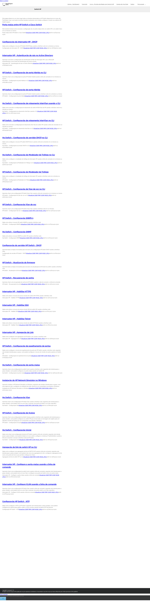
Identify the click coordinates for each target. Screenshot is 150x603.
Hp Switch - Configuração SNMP (16, 232)
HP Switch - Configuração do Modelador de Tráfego (25, 172)
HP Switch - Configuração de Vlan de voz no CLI (23, 189)
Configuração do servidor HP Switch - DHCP (21, 245)
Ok (3, 598)
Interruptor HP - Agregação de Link (18, 332)
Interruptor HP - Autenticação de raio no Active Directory (27, 55)
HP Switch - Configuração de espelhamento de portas (26, 346)
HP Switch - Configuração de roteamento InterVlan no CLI (28, 120)
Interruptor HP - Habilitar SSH (15, 305)
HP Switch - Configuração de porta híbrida (21, 90)
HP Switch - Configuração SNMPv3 (17, 218)
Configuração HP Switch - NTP (16, 501)
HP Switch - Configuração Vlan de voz (19, 204)
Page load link (4, 594)
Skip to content (4, 1)
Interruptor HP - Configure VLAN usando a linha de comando (29, 484)
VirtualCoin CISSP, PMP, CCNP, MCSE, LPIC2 (37, 32)
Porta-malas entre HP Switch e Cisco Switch (22, 24)
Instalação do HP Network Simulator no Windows (24, 380)
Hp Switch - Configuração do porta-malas (21, 365)
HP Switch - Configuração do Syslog (18, 413)
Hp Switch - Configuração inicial (16, 430)
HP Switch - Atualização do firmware (18, 262)
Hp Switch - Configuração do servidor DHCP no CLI (25, 137)
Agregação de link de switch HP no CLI (19, 447)
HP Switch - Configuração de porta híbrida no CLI (24, 72)
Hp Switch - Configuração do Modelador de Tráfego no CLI (28, 155)
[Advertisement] (78, 39)
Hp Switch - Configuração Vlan (16, 397)
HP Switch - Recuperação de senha (18, 278)
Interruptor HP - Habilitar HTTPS (16, 291)
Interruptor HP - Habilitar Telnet (16, 319)
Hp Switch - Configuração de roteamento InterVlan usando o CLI (31, 103)
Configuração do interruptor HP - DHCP (19, 42)
